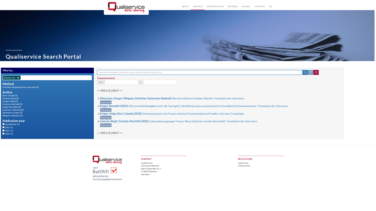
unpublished (12, 124)
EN (270, 6)
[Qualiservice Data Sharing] (126, 7)
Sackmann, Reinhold (11, 110)
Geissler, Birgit (9, 98)
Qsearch (198, 6)
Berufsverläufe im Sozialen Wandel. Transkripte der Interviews (172, 98)
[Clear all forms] (316, 72)
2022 (9, 127)
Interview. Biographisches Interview (19, 87)
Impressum (243, 163)
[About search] (310, 72)
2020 (9, 133)
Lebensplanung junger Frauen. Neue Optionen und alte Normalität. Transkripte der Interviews (178, 121)
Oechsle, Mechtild (10, 104)
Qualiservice (147, 163)
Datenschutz (244, 165)
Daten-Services (215, 6)
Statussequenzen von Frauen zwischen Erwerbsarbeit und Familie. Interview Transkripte (172, 113)
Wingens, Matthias (11, 115)
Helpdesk (233, 6)
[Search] (305, 72)
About (185, 6)
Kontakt (260, 6)
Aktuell (246, 6)
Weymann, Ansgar (10, 112)
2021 (9, 130)
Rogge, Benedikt (10, 107)
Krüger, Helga (8, 101)
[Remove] (18, 78)
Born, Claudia (8, 95)
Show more (106, 102)
